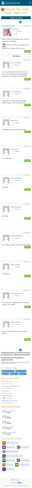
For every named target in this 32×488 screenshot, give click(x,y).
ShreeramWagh (16, 207)
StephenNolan (16, 322)
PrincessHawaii (10, 411)
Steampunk (7, 391)
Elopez (8, 416)
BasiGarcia (15, 120)
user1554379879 (10, 432)
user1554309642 (16, 63)
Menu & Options (17, 18)
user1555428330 (16, 178)
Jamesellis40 (10, 427)
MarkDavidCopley (17, 236)
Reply (28, 51)
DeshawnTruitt (16, 264)
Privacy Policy (21, 485)
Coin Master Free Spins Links (11, 386)
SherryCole (15, 149)
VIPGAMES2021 (8, 395)
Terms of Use (14, 485)
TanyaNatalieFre (16, 91)
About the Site (7, 485)
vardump (16, 29)
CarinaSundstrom (17, 293)
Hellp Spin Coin (8, 381)
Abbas (8, 421)
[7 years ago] (1, 60)
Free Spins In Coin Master (10, 400)
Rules (26, 485)
